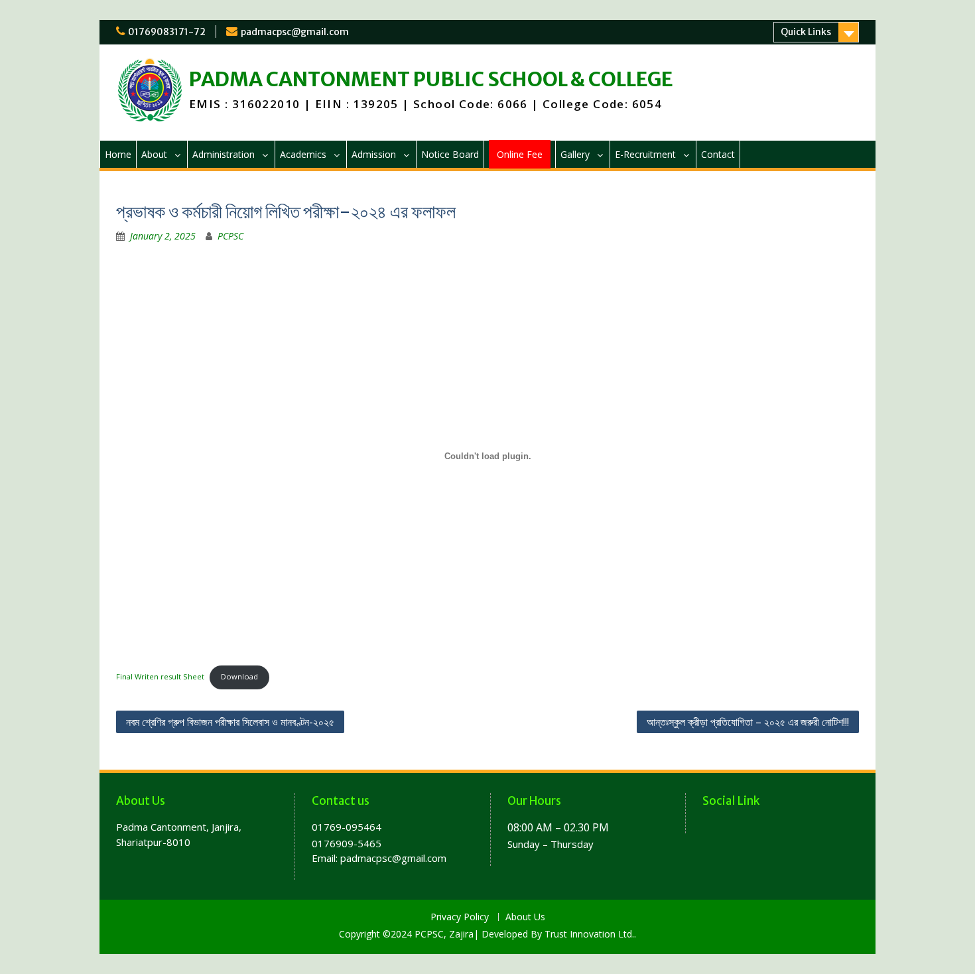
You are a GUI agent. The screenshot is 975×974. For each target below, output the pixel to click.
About (154, 154)
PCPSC (230, 236)
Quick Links (806, 32)
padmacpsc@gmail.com (295, 32)
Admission (374, 154)
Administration (223, 154)
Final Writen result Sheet (160, 676)
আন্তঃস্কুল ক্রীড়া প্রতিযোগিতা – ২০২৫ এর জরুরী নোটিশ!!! (748, 722)
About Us (525, 917)
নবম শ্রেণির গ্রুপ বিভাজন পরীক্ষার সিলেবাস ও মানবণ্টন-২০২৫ (230, 722)
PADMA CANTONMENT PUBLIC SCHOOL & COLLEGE (431, 79)
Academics (303, 154)
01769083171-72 (167, 32)
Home (118, 154)
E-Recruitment (645, 154)
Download (239, 676)
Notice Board (450, 154)
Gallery (575, 154)
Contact (718, 154)
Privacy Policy (459, 917)
